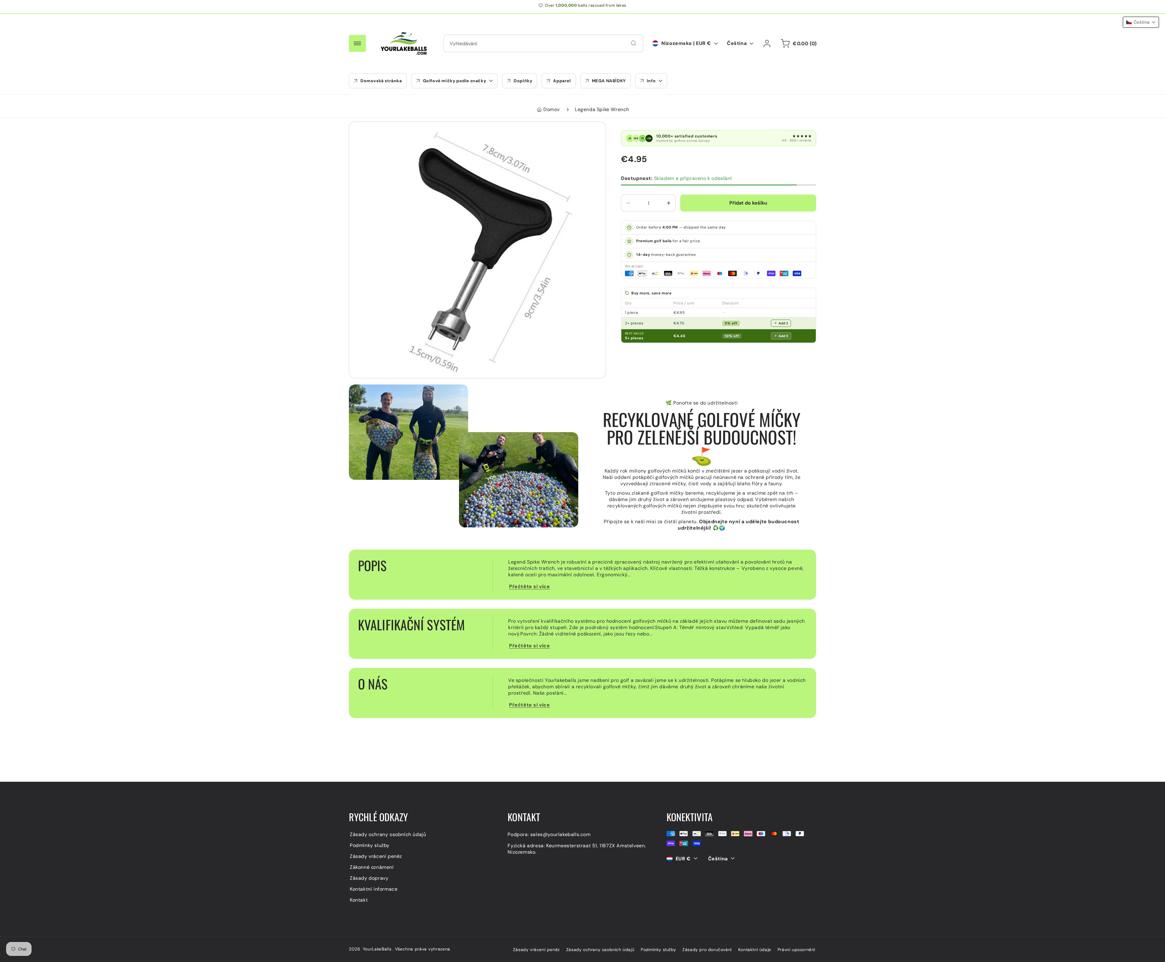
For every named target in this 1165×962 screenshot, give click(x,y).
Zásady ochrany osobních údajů (388, 834)
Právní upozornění (796, 949)
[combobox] (543, 43)
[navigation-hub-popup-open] (357, 43)
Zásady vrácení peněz (376, 856)
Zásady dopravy (369, 878)
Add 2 (783, 323)
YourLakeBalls (377, 949)
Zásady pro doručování (707, 949)
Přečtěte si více (529, 586)
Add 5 (783, 336)
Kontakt (359, 899)
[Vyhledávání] (633, 43)
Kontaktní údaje (754, 949)
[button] (454, 80)
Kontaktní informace (373, 889)
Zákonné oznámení (372, 867)
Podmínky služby (370, 845)
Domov (551, 109)
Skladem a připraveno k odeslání (676, 178)
